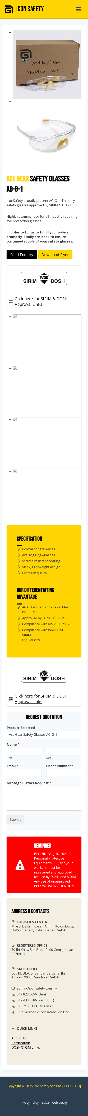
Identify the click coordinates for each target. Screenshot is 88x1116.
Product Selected (21, 728)
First (9, 758)
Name (13, 744)
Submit (15, 819)
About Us (18, 1038)
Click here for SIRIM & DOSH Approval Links (41, 301)
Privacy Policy (29, 1102)
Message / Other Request (29, 783)
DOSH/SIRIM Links (25, 1047)
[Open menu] (78, 9)
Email (12, 766)
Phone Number (59, 766)
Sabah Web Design (55, 1102)
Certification (20, 1043)
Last (48, 758)
